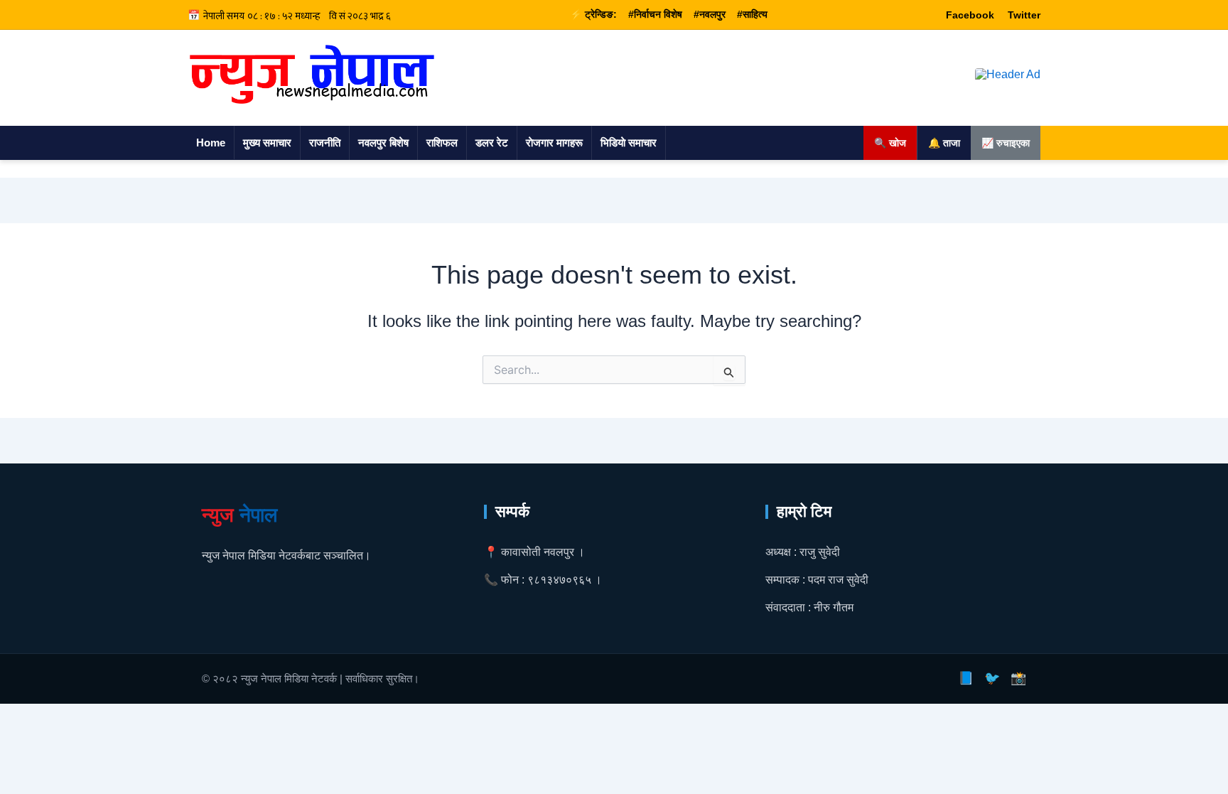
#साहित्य (752, 14)
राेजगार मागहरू (554, 142)
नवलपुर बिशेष (383, 142)
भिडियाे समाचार (628, 142)
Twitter (1024, 15)
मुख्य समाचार (267, 142)
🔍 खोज (890, 143)
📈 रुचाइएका (1005, 143)
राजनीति (324, 142)
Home (210, 142)
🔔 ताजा (944, 143)
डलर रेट (491, 142)
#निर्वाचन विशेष (655, 14)
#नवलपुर (710, 14)
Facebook (970, 15)
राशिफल (442, 142)
